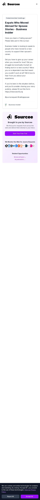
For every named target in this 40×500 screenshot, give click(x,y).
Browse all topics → (20, 157)
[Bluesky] (14, 146)
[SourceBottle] (31, 146)
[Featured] (29, 146)
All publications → (20, 159)
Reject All (10, 496)
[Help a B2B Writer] (26, 146)
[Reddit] (19, 146)
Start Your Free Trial (20, 133)
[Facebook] (16, 146)
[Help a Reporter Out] (24, 146)
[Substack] (21, 146)
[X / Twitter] (6, 146)
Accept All (29, 496)
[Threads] (11, 146)
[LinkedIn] (9, 146)
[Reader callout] (33, 146)
